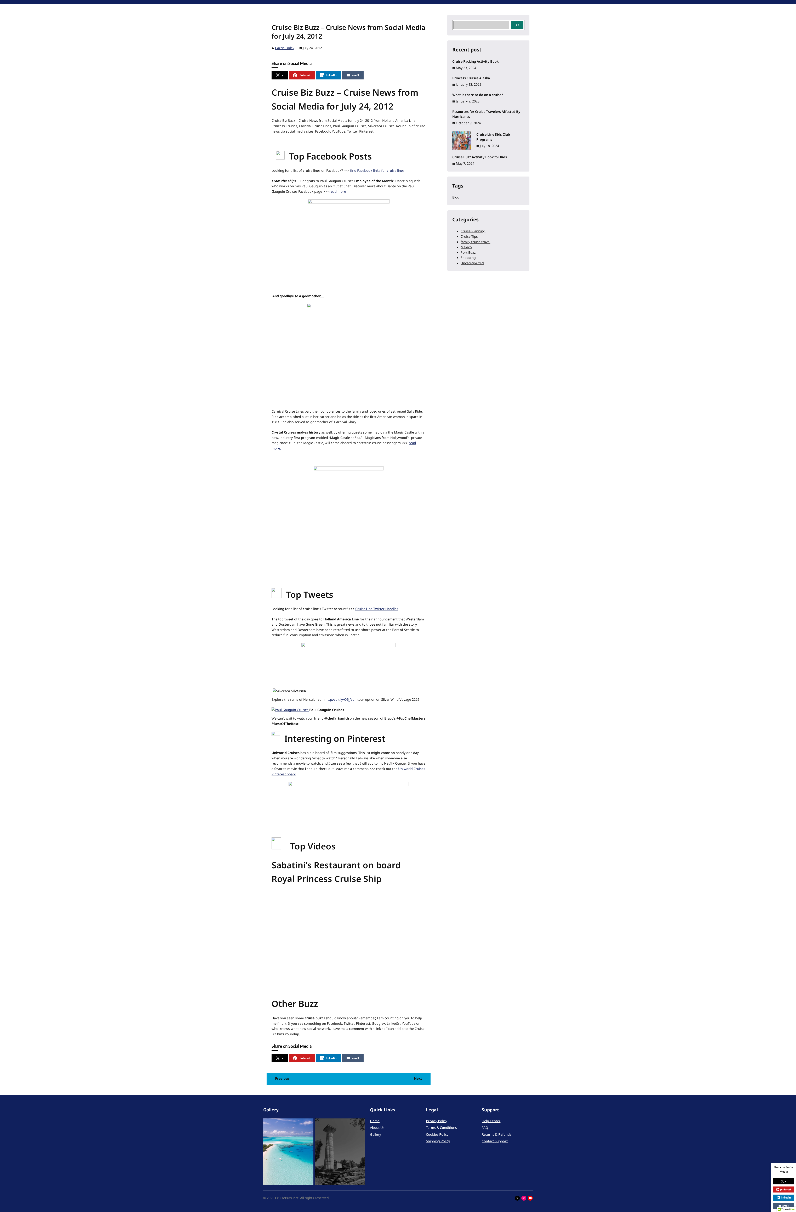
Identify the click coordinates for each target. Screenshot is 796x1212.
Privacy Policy (436, 1121)
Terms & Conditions (441, 1127)
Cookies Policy (437, 1134)
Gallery (375, 1134)
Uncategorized (472, 263)
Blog (455, 197)
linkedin (331, 75)
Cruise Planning (473, 231)
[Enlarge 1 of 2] (308, 1124)
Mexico (466, 247)
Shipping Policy (438, 1141)
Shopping (468, 257)
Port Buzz (468, 252)
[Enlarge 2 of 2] (360, 1124)
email (355, 75)
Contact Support (495, 1141)
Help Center (491, 1121)
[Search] (517, 25)
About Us (377, 1127)
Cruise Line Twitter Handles (376, 609)
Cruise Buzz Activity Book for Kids (479, 157)
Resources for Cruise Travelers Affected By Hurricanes (486, 114)
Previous (282, 1078)
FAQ (485, 1127)
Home (375, 1121)
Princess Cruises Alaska (471, 78)
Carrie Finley (284, 48)
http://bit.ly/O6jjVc (339, 699)
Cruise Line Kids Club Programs (493, 137)
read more (337, 191)
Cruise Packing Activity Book (475, 61)
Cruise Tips (469, 236)
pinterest (304, 75)
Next (418, 1078)
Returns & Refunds (496, 1134)
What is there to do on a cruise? (477, 95)
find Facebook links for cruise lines (377, 170)
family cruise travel (475, 242)
